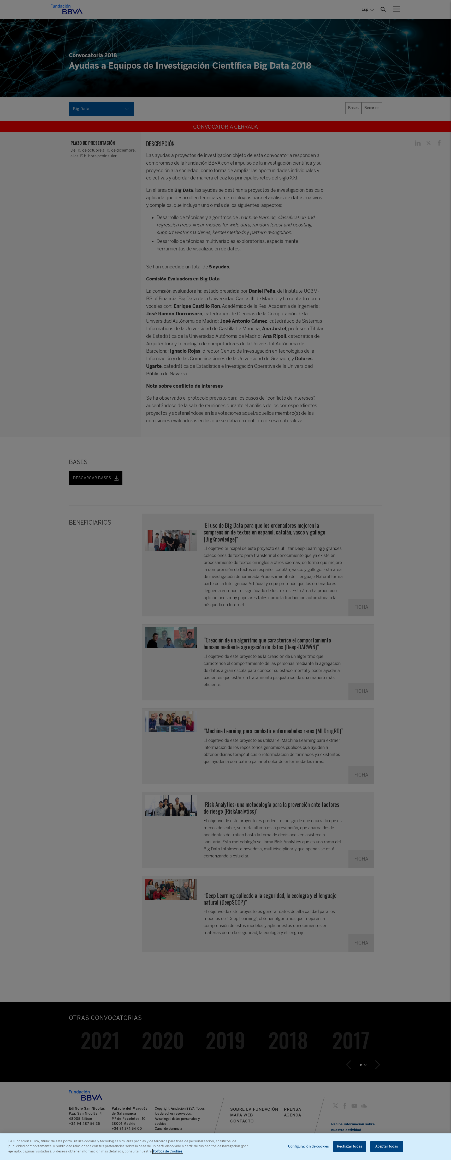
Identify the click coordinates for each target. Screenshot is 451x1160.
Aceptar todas (386, 1146)
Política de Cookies (167, 1151)
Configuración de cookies (308, 1146)
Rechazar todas (349, 1146)
